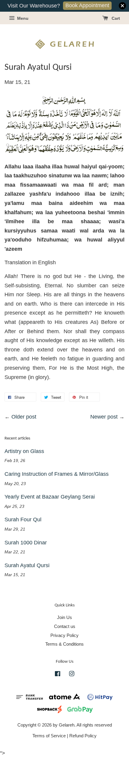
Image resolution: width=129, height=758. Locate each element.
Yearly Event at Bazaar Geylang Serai (49, 497)
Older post (23, 417)
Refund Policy (83, 735)
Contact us (64, 626)
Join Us (64, 617)
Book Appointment (87, 5)
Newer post (104, 417)
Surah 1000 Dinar (25, 543)
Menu (22, 18)
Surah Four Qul (22, 520)
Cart (115, 18)
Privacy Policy (64, 635)
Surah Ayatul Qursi (27, 565)
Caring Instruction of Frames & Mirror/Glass (56, 474)
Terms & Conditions (64, 644)
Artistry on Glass (24, 451)
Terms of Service (49, 735)
